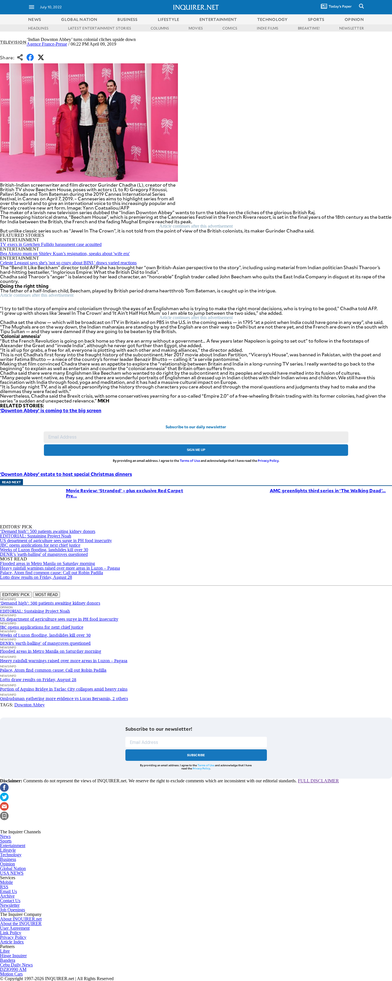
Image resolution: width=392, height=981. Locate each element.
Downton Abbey (29, 704)
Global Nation (13, 868)
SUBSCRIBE (196, 755)
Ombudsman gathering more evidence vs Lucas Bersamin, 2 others (64, 698)
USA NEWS (12, 873)
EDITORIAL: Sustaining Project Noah (35, 536)
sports (316, 19)
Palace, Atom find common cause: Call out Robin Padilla (51, 572)
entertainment (218, 19)
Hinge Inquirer (13, 955)
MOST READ (46, 595)
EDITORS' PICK (16, 595)
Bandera (7, 960)
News (34, 19)
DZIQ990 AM (13, 969)
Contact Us (10, 900)
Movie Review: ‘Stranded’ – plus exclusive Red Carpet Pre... (124, 493)
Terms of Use (190, 460)
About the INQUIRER (21, 923)
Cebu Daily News (16, 964)
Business (8, 859)
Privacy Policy (268, 460)
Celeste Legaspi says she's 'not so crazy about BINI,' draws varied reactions (68, 262)
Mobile (6, 882)
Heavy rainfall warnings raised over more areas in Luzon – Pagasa (60, 568)
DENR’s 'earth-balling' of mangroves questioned (44, 554)
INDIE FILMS (268, 28)
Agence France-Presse (47, 44)
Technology (11, 854)
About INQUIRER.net (21, 918)
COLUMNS (160, 28)
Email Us (8, 891)
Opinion (7, 863)
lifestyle (168, 19)
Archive (7, 896)
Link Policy (10, 932)
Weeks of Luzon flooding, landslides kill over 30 (44, 549)
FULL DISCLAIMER (318, 780)
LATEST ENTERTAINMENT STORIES (99, 28)
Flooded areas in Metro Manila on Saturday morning (47, 563)
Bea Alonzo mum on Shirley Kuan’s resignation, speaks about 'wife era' (65, 253)
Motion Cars (11, 974)
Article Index (12, 941)
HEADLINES (38, 28)
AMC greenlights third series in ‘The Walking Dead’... (328, 490)
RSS (4, 886)
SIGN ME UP (196, 450)
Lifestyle (8, 850)
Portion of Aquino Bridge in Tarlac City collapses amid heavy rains (63, 689)
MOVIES (196, 28)
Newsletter (10, 905)
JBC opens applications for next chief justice (40, 545)
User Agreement (15, 928)
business (127, 19)
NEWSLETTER (351, 28)
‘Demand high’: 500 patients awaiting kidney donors (47, 531)
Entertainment (12, 845)
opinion (354, 19)
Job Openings (12, 909)
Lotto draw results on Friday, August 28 (36, 577)
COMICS (229, 28)
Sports (5, 841)
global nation (79, 19)
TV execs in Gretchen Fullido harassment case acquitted (51, 244)
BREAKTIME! (309, 28)
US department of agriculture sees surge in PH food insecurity (56, 540)
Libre (5, 951)
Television (13, 42)
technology (272, 19)
